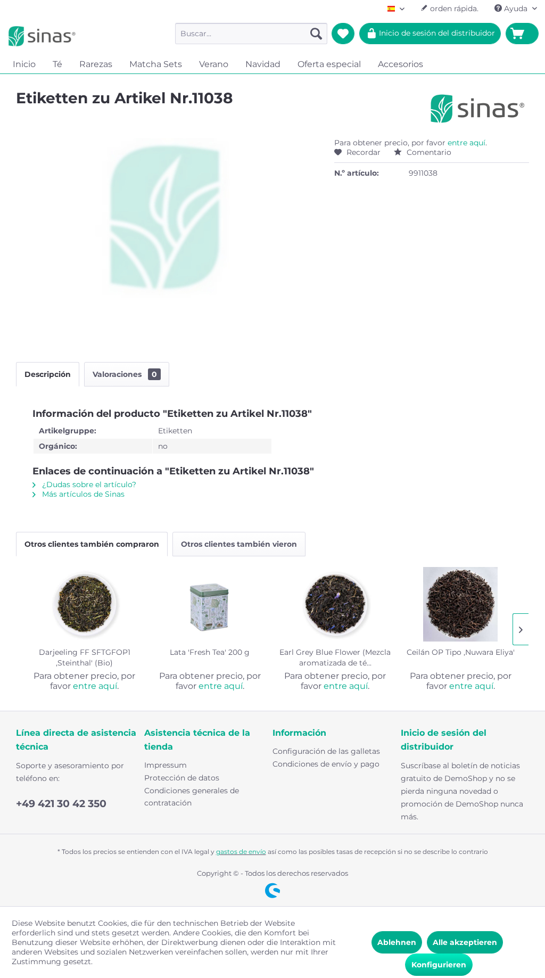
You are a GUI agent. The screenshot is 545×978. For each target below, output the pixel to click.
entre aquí (466, 142)
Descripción (47, 374)
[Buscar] (316, 33)
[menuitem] (251, 33)
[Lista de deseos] (343, 33)
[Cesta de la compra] (522, 33)
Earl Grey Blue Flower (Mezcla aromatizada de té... (335, 657)
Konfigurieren (438, 964)
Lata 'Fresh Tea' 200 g (210, 652)
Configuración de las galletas (326, 751)
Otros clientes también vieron (239, 544)
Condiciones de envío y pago (325, 764)
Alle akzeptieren (465, 942)
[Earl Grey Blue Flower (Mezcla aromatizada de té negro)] (335, 604)
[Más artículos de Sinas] (477, 108)
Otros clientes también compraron (91, 544)
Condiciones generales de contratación (191, 797)
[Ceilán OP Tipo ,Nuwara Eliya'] (460, 604)
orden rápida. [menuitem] (453, 8)
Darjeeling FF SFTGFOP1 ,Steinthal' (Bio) (84, 657)
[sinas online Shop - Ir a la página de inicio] (42, 36)
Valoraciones (125, 374)
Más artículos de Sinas (82, 494)
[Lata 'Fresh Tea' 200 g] (210, 604)
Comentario (427, 152)
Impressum (165, 765)
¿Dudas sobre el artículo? (88, 484)
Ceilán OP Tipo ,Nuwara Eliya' (461, 652)
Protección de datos (181, 778)
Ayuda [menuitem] (516, 8)
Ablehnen (396, 942)
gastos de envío (241, 852)
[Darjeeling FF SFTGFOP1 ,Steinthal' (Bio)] (84, 604)
